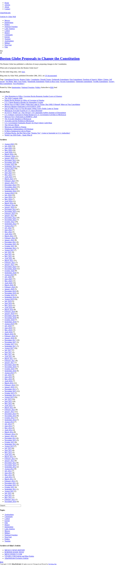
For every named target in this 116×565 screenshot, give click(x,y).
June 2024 (8, 197)
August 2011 (9, 491)
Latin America (10, 29)
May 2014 (8, 428)
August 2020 (9, 275)
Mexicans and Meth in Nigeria (15, 127)
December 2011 (10, 483)
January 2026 (9, 158)
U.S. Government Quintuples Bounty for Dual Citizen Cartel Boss (28, 123)
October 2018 (9, 320)
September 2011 (10, 489)
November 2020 (10, 269)
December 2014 (10, 414)
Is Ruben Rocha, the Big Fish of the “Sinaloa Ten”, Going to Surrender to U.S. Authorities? (37, 133)
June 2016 (8, 377)
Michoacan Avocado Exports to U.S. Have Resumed (23, 111)
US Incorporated (51, 76)
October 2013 (9, 442)
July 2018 (8, 326)
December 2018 (10, 316)
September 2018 (10, 322)
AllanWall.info (5, 13)
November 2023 (10, 211)
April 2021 (8, 258)
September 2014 (10, 420)
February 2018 (10, 336)
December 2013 (10, 438)
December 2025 (10, 160)
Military (7, 43)
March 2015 (9, 408)
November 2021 (10, 244)
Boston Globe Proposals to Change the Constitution (40, 58)
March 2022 (9, 236)
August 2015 (9, 397)
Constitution (35, 79)
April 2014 (8, 430)
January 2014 (9, 436)
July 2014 (8, 424)
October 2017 (9, 344)
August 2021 (9, 250)
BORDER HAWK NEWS (14, 552)
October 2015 (9, 393)
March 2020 (9, 285)
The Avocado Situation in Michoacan (18, 119)
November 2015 (10, 391)
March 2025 (9, 179)
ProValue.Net (52, 564)
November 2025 (10, 162)
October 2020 (9, 271)
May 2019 (8, 305)
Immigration (9, 22)
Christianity (9, 35)
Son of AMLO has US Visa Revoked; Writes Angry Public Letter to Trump (31, 109)
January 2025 (9, 183)
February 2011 (10, 499)
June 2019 (8, 303)
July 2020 (8, 277)
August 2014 (9, 422)
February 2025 (10, 181)
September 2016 (10, 371)
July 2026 (8, 146)
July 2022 (8, 228)
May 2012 (8, 475)
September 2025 (10, 166)
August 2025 (9, 169)
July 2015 (8, 399)
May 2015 (8, 403)
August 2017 (9, 348)
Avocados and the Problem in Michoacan (19, 121)
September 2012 (10, 467)
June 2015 (8, 401)
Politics (7, 25)
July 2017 (8, 350)
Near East (8, 45)
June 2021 (8, 254)
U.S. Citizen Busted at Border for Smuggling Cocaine (24, 102)
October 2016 (9, 369)
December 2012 (10, 463)
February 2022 (10, 238)
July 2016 (8, 375)
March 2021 (9, 260)
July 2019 (8, 301)
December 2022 (10, 218)
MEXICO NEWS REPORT (15, 550)
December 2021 (10, 242)
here (23, 72)
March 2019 (9, 309)
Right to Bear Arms (52, 81)
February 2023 (10, 213)
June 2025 (8, 173)
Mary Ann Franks (20, 81)
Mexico (7, 20)
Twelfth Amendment (100, 81)
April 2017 (8, 356)
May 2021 (8, 256)
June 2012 (8, 473)
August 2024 (9, 193)
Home (7, 3)
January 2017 (9, 363)
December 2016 (10, 365)
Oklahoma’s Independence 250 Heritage (19, 129)
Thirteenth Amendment (84, 81)
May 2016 (8, 379)
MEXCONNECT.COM (13, 554)
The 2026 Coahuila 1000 (13, 98)
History (7, 33)
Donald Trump (45, 79)
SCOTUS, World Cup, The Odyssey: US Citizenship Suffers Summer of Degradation (35, 113)
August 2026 (9, 144)
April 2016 (8, 381)
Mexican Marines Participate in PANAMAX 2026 (23, 106)
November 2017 (10, 342)
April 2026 (8, 152)
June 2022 (8, 230)
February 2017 (10, 361)
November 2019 (10, 293)
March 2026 (9, 154)
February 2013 (10, 459)
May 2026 (8, 150)
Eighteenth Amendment (60, 79)
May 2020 (8, 281)
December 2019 (10, 291)
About (7, 7)
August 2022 (9, 226)
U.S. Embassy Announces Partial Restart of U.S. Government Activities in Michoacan (35, 115)
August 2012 (9, 469)
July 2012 (8, 471)
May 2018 (8, 330)
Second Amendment (67, 81)
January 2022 (9, 240)
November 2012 (10, 465)
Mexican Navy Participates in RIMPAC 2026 (21, 117)
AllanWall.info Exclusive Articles (16, 558)
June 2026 (8, 148)
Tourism (7, 39)
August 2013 (9, 446)
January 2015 (9, 412)
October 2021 (9, 246)
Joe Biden (9, 81)
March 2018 (9, 334)
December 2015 (10, 389)
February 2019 (10, 312)
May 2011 (8, 497)
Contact (7, 9)
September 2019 (10, 297)
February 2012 (10, 481)
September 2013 (10, 444)
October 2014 (9, 418)
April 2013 (8, 454)
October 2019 (9, 295)
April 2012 (8, 477)
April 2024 (8, 201)
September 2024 (10, 191)
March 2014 (9, 432)
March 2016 (9, 383)
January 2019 (9, 314)
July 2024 (8, 195)
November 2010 (10, 501)
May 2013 (8, 452)
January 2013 (9, 461)
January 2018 (9, 338)
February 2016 (10, 385)
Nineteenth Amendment (35, 81)
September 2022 (10, 224)
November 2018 (10, 318)
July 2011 (8, 493)
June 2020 (8, 279)
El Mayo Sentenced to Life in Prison (18, 131)
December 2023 (10, 209)
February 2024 (10, 205)
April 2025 (8, 177)
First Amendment (76, 79)
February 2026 (10, 156)
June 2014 (8, 426)
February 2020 (10, 287)
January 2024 (9, 207)
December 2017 (10, 340)
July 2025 (8, 171)
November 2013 (10, 440)
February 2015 (10, 410)
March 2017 (9, 358)
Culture (7, 31)
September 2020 (10, 273)
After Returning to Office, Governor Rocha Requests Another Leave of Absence (33, 96)
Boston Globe (25, 79)
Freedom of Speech (90, 79)
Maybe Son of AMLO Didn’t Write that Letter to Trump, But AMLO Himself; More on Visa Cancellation (42, 104)
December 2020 (10, 267)
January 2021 (9, 265)
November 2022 (10, 220)
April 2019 (8, 307)
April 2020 (8, 283)
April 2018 (8, 332)
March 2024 (9, 203)
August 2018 (9, 324)
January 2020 (9, 289)
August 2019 (9, 299)
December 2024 (10, 185)
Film (6, 47)
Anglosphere (9, 41)
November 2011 (10, 485)
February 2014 (10, 434)
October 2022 (9, 222)
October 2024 (9, 189)
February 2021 (10, 262)
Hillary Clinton (103, 79)
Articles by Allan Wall (8, 17)
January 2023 (9, 216)
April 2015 (8, 405)
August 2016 (9, 373)
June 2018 (8, 328)
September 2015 (10, 395)
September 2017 (10, 346)
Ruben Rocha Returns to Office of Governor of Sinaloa (24, 100)
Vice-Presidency (18, 84)
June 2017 (8, 352)
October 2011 (9, 487)
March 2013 (9, 457)
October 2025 (9, 164)
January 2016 (9, 387)
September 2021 (10, 248)
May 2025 (8, 175)
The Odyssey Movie (12, 125)
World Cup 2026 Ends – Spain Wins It (18, 135)
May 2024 (8, 199)
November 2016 (10, 367)
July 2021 (8, 252)
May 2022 (8, 232)
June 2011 (8, 495)
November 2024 (10, 187)
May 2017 (8, 354)
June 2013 (8, 450)
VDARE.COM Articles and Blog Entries (19, 556)
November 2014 (10, 416)
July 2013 (8, 448)
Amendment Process (11, 79)
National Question (11, 27)
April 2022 (8, 234)
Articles (7, 5)
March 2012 (9, 479)
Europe (7, 37)
